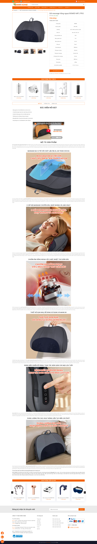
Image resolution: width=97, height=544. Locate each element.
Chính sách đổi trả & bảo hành (57, 522)
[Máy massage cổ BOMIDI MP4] (18, 489)
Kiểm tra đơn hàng (81, 1)
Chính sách (39, 524)
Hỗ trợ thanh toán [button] (72, 515)
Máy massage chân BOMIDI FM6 (48, 497)
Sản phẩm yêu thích (48, 79)
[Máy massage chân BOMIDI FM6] (48, 489)
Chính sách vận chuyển (56, 520)
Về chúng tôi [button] (40, 515)
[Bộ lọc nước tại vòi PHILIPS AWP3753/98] (48, 88)
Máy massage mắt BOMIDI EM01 (78, 497)
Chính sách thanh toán (56, 526)
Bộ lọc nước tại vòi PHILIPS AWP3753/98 (48, 96)
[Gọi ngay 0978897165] (2, 541)
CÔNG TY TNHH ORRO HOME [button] (19, 515)
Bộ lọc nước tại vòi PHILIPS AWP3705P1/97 (33, 96)
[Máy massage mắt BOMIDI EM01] (78, 489)
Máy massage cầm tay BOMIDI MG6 (63, 497)
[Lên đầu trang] (94, 536)
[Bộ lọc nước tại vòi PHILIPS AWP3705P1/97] (33, 88)
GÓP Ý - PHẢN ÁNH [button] (72, 525)
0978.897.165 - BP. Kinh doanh (20, 523)
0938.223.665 (74, 527)
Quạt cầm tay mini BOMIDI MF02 (33, 497)
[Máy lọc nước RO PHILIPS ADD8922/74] (78, 88)
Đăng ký (81, 509)
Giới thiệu (38, 520)
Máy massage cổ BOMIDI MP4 (19, 497)
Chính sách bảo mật (56, 519)
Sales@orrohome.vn (26, 1)
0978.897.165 (17, 1)
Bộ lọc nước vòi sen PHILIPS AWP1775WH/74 (19, 96)
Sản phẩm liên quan (48, 480)
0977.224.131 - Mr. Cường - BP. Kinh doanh (23, 528)
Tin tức (38, 526)
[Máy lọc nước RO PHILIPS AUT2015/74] (63, 88)
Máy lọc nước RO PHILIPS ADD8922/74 (78, 96)
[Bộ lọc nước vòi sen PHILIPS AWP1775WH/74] (18, 88)
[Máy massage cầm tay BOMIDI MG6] (63, 489)
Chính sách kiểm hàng (56, 524)
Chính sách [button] (55, 515)
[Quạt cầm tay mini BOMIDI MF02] (33, 489)
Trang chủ (39, 519)
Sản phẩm (39, 522)
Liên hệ (38, 528)
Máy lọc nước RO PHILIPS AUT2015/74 (63, 96)
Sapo (57, 542)
